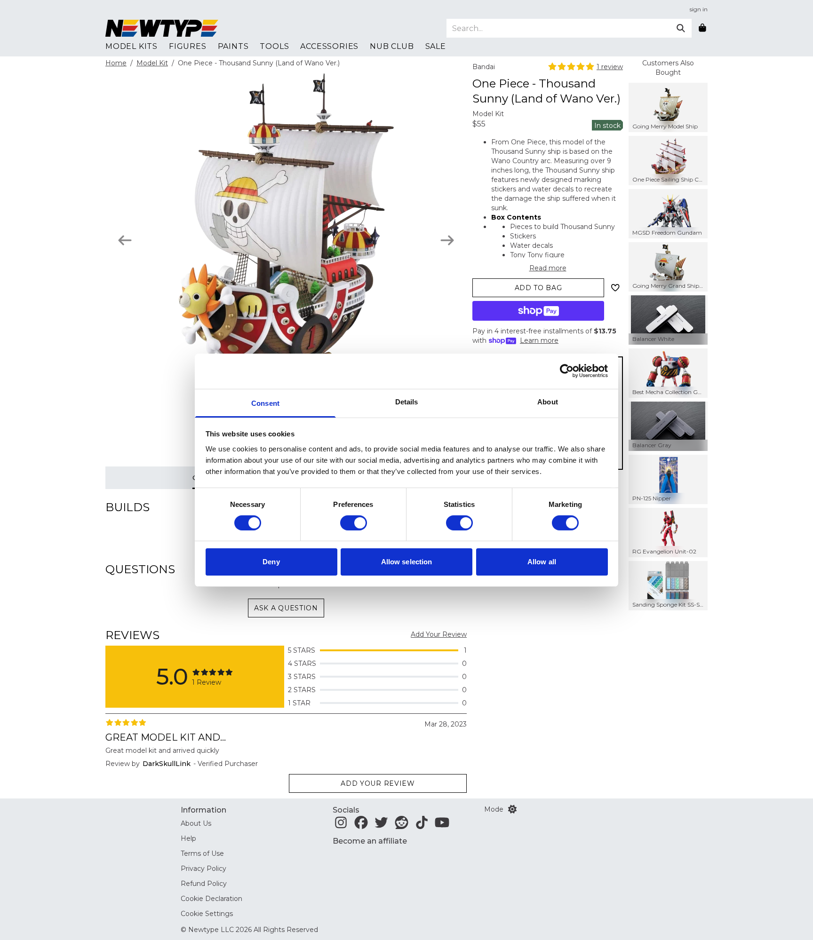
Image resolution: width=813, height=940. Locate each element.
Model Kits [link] (131, 46)
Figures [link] (188, 46)
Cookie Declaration (211, 898)
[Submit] (681, 28)
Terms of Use (202, 853)
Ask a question (286, 608)
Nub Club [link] (392, 46)
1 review (610, 67)
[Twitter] (381, 825)
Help (188, 838)
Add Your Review (439, 634)
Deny (271, 562)
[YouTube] (442, 825)
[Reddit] (401, 825)
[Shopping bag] (702, 28)
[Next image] (447, 240)
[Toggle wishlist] (615, 287)
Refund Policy (204, 883)
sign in (699, 9)
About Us (196, 823)
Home (116, 63)
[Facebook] (361, 825)
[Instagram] (341, 825)
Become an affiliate (370, 841)
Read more (547, 268)
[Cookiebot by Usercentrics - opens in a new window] (567, 371)
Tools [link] (274, 46)
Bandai (483, 67)
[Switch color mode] (512, 809)
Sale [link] (435, 46)
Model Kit (152, 63)
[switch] (353, 522)
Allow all (541, 562)
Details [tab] (406, 401)
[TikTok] (422, 825)
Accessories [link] (329, 46)
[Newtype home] (161, 28)
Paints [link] (233, 46)
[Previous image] (125, 240)
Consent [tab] (265, 403)
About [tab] (547, 401)
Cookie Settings (207, 913)
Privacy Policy (203, 868)
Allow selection (406, 562)
